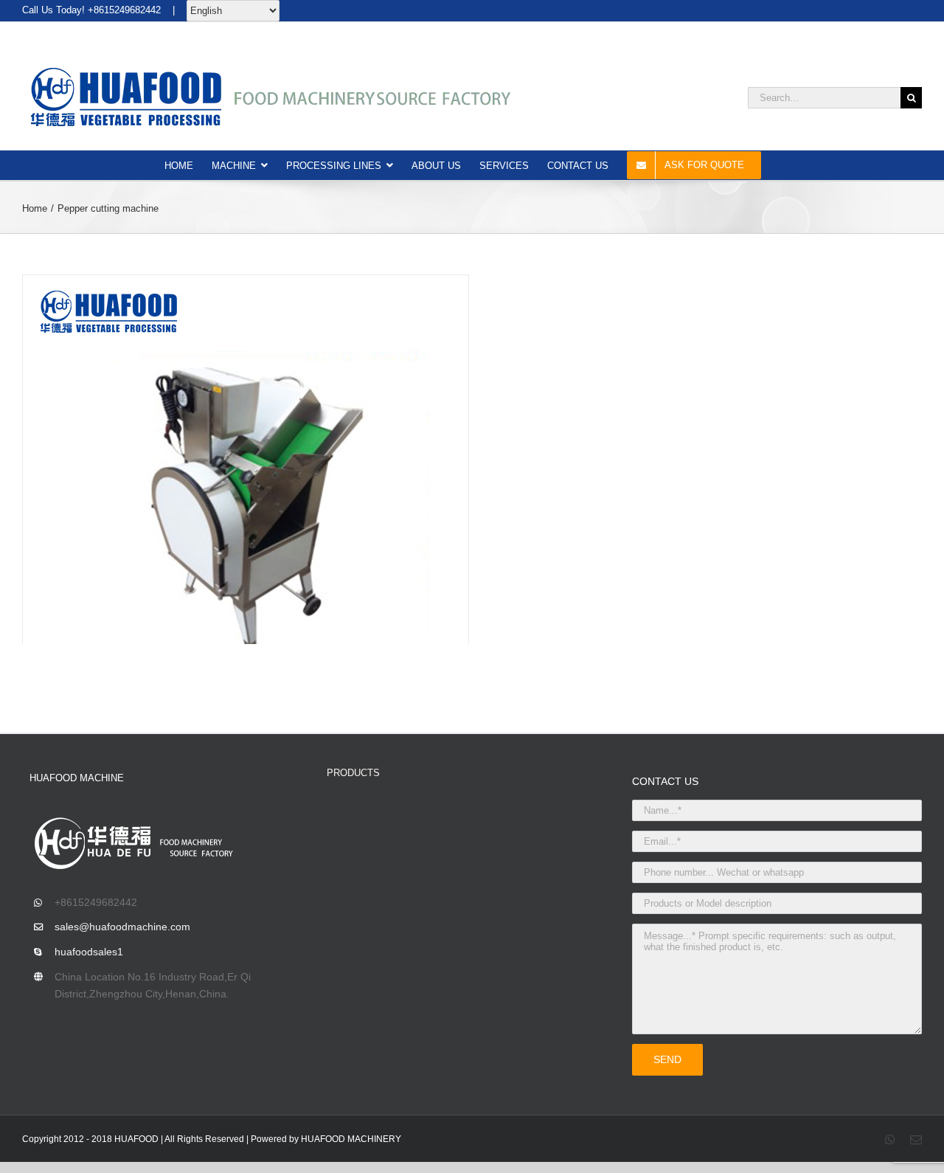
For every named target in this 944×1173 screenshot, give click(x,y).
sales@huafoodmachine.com (122, 926)
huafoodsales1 (89, 952)
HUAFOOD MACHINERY (351, 1139)
